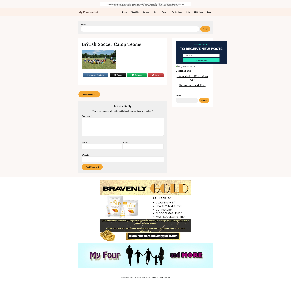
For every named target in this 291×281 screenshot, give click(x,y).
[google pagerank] (185, 66)
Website (85, 155)
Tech (209, 12)
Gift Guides (198, 12)
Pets (188, 12)
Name (85, 142)
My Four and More (90, 12)
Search (83, 24)
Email (126, 142)
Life (154, 12)
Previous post (89, 94)
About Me (135, 12)
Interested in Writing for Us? (192, 77)
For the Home (177, 12)
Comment (87, 116)
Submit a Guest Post (192, 85)
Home (124, 12)
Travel (164, 12)
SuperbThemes (164, 277)
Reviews (146, 12)
